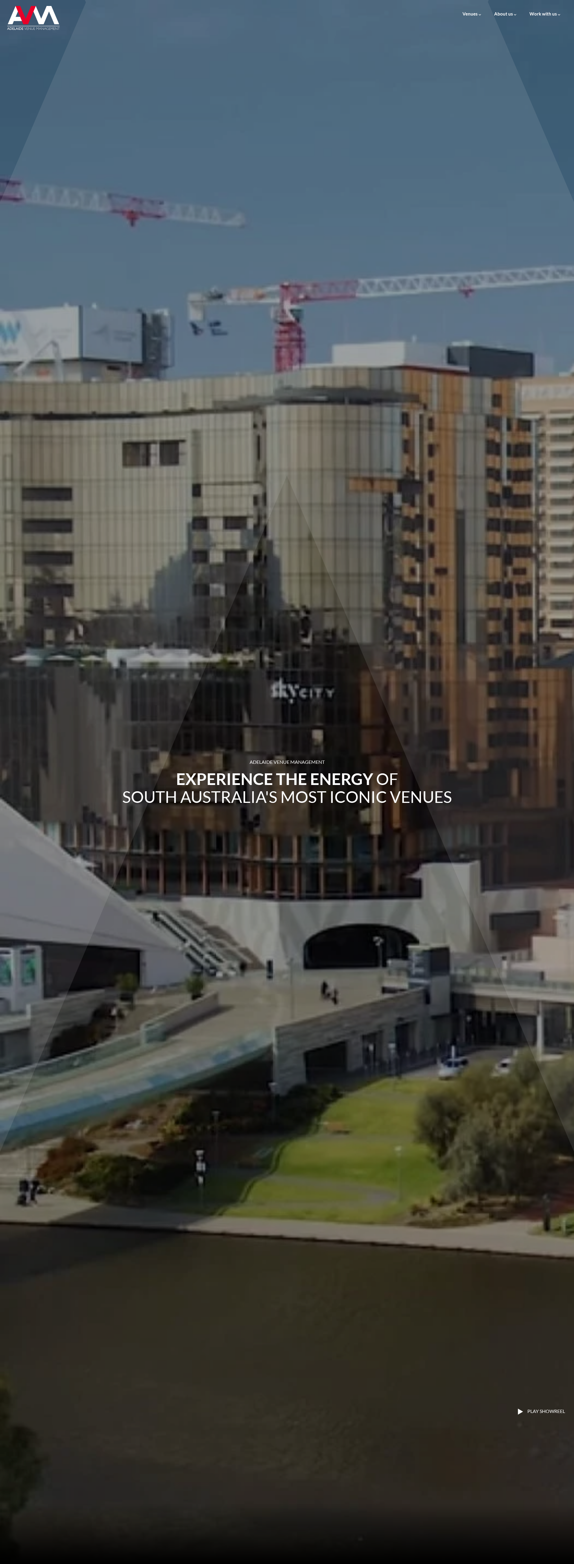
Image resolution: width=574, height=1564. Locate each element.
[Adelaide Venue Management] (33, 18)
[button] (472, 11)
